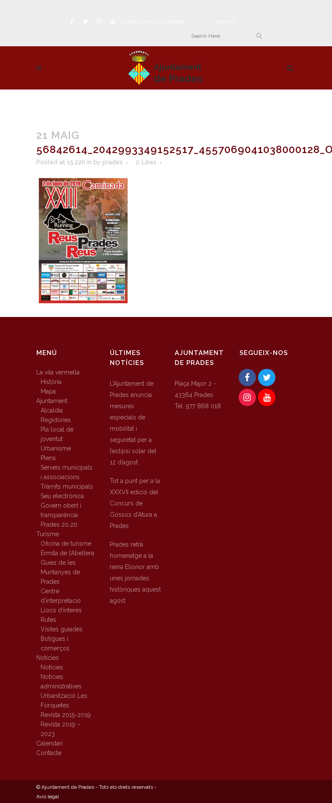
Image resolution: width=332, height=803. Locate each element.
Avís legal (47, 796)
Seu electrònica (62, 496)
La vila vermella (58, 372)
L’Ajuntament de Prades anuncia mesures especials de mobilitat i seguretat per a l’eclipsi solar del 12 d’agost (133, 423)
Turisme (47, 534)
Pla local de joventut (57, 434)
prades (112, 162)
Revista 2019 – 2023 (60, 729)
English (154, 21)
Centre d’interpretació (61, 596)
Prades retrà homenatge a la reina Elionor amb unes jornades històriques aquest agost (135, 572)
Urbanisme (56, 448)
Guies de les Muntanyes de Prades (60, 572)
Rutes (48, 619)
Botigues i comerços (55, 643)
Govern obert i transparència (61, 510)
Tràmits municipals (67, 486)
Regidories (56, 419)
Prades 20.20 (59, 524)
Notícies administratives (61, 681)
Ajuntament (51, 400)
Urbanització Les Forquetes (64, 700)
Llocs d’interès (61, 610)
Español (130, 21)
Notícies (47, 657)
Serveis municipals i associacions (67, 472)
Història (51, 381)
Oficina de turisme (66, 543)
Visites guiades (62, 629)
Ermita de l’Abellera (67, 553)
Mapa (48, 391)
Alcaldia (52, 410)
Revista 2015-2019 (66, 714)
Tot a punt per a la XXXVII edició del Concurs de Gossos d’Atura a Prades (135, 503)
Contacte (48, 752)
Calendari (49, 743)
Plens (48, 457)
